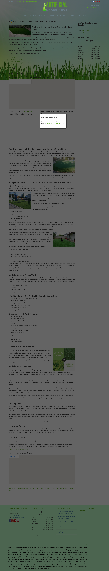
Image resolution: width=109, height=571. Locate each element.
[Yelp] (97, 2)
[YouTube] (99, 2)
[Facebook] (93, 2)
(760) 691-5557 (17, 1)
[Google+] (95, 2)
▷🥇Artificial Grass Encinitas (54, 6)
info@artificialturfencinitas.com (30, 1)
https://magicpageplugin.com (53, 123)
